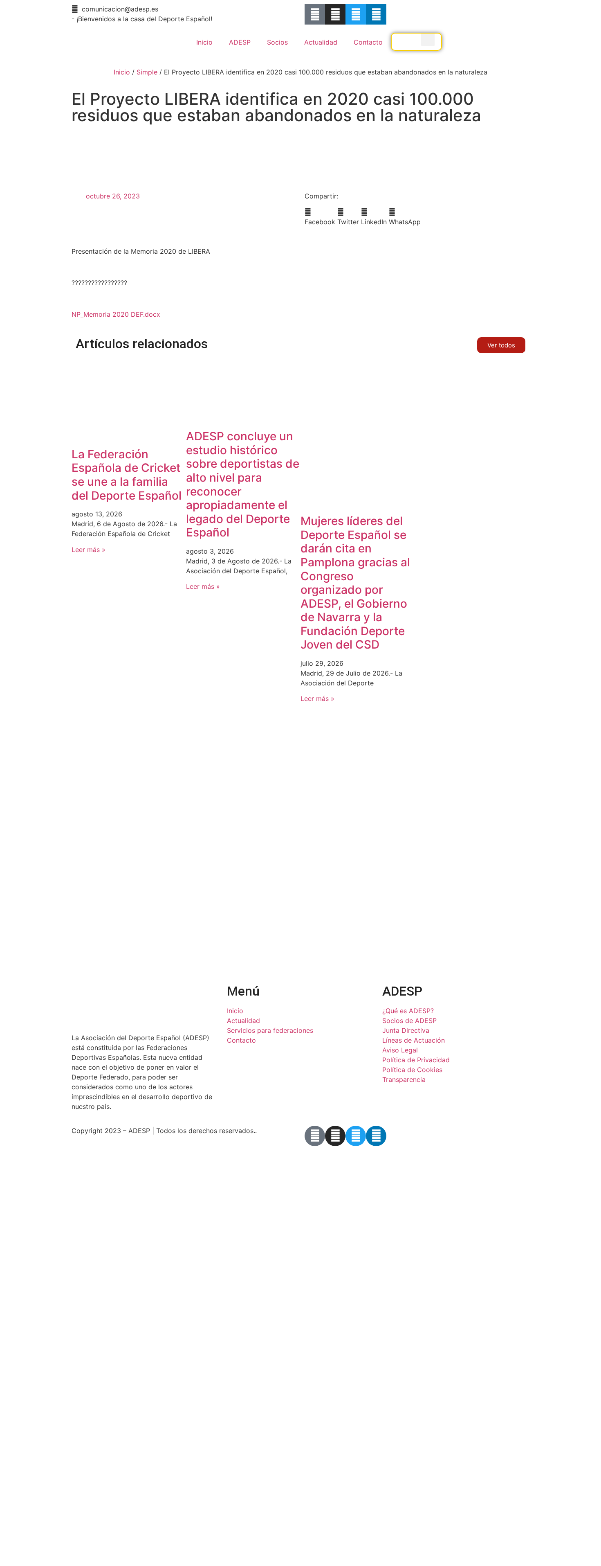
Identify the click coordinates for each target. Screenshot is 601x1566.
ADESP (240, 42)
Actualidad (320, 42)
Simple (147, 72)
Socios (277, 42)
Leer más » (88, 549)
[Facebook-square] (315, 14)
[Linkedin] (376, 14)
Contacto (368, 42)
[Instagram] (335, 14)
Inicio (204, 42)
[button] (320, 217)
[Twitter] (355, 14)
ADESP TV (416, 47)
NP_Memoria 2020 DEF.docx (116, 314)
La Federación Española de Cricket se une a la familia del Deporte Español (127, 474)
